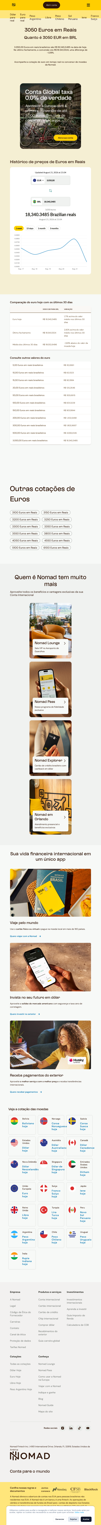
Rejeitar (73, 1519)
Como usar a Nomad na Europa (49, 1378)
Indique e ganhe (46, 1392)
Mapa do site (45, 1411)
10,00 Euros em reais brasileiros (28, 372)
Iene (84, 17)
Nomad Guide (45, 1405)
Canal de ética (18, 1334)
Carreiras (15, 1321)
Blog (40, 1398)
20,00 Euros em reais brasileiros (28, 387)
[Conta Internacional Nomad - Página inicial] (13, 5)
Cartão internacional (49, 1306)
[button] (88, 5)
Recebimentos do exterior (47, 1333)
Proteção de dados (20, 1340)
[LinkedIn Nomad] (71, 1428)
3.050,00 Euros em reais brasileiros (30, 440)
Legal (13, 1306)
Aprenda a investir (77, 1309)
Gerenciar (59, 1519)
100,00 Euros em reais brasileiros (29, 402)
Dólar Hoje (15, 1370)
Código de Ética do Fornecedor (20, 1314)
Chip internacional (48, 1318)
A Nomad (15, 1299)
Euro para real (22, 17)
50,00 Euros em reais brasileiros (28, 395)
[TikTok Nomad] (79, 1428)
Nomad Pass (45, 1370)
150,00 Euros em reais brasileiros (29, 410)
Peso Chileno (59, 17)
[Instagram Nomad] (62, 1428)
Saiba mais (79, 1512)
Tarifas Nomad (18, 1347)
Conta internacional (49, 1299)
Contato (14, 1328)
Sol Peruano (73, 17)
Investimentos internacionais (74, 1301)
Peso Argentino (35, 17)
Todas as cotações (20, 1364)
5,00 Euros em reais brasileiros (28, 365)
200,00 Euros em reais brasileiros (29, 417)
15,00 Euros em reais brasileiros (28, 380)
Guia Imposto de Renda (76, 1317)
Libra (48, 17)
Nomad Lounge (46, 1364)
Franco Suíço (95, 17)
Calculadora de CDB (78, 1325)
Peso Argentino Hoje (21, 1389)
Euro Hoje (15, 1376)
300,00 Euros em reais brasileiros (29, 425)
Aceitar (86, 1519)
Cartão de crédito (48, 1312)
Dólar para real (13, 17)
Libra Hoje (15, 1383)
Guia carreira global (49, 1340)
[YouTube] (88, 1428)
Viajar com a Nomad (49, 1386)
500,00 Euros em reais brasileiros (29, 433)
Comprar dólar (46, 1325)
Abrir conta (51, 5)
